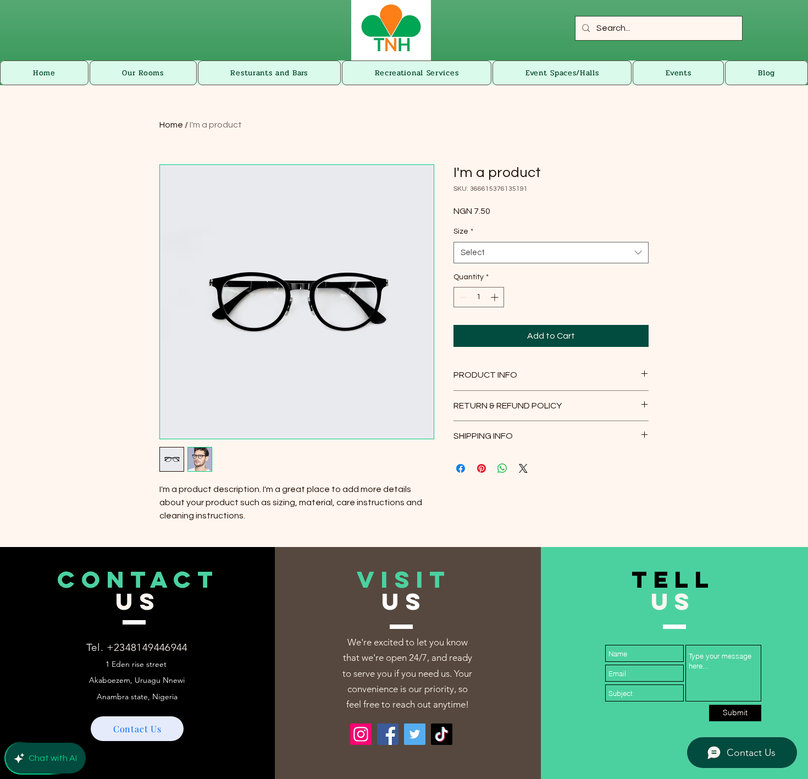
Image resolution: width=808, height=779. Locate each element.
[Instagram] (361, 734)
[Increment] (495, 297)
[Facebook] (388, 734)
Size (463, 231)
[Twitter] (414, 734)
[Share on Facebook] (460, 468)
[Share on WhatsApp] (502, 468)
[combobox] (551, 252)
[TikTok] (441, 734)
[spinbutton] (479, 297)
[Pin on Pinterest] (481, 468)
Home (171, 124)
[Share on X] (523, 468)
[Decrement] (462, 297)
